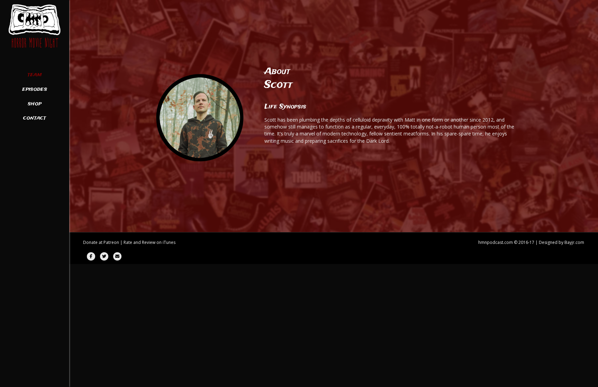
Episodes (34, 89)
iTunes (169, 242)
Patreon (111, 242)
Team (34, 75)
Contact (34, 118)
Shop (35, 104)
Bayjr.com (574, 242)
